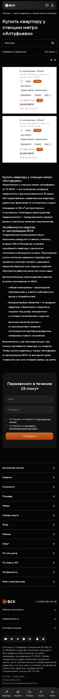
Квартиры (6, 695)
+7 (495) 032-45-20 (46, 601)
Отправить (29, 436)
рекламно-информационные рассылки (23, 427)
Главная (29, 695)
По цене (49, 51)
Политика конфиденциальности (20, 683)
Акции (41, 695)
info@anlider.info (11, 680)
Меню (52, 695)
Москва (6, 13)
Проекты (18, 695)
